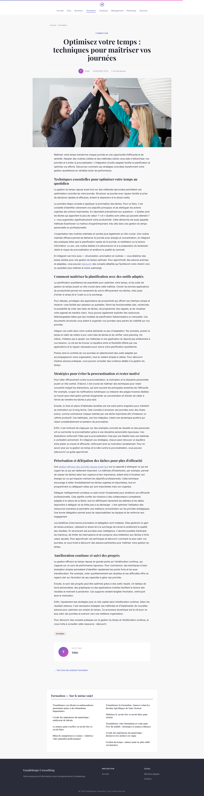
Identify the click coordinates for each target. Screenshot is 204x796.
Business (79, 10)
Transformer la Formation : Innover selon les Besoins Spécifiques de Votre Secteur (128, 706)
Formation (91, 10)
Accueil (60, 10)
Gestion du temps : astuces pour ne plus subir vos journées (128, 743)
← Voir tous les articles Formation (71, 670)
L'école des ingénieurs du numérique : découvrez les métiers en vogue (124, 734)
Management (117, 10)
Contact (147, 779)
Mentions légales (151, 774)
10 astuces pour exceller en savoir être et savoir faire (72, 728)
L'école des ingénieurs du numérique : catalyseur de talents (71, 719)
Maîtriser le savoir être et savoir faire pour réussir (127, 716)
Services (143, 10)
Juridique (103, 10)
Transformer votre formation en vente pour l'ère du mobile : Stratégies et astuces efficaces (128, 725)
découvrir (87, 264)
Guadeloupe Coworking (39, 770)
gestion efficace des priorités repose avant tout (83, 466)
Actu (69, 10)
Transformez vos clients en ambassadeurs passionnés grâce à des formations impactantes (73, 708)
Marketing (131, 10)
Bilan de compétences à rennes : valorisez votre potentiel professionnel (73, 737)
